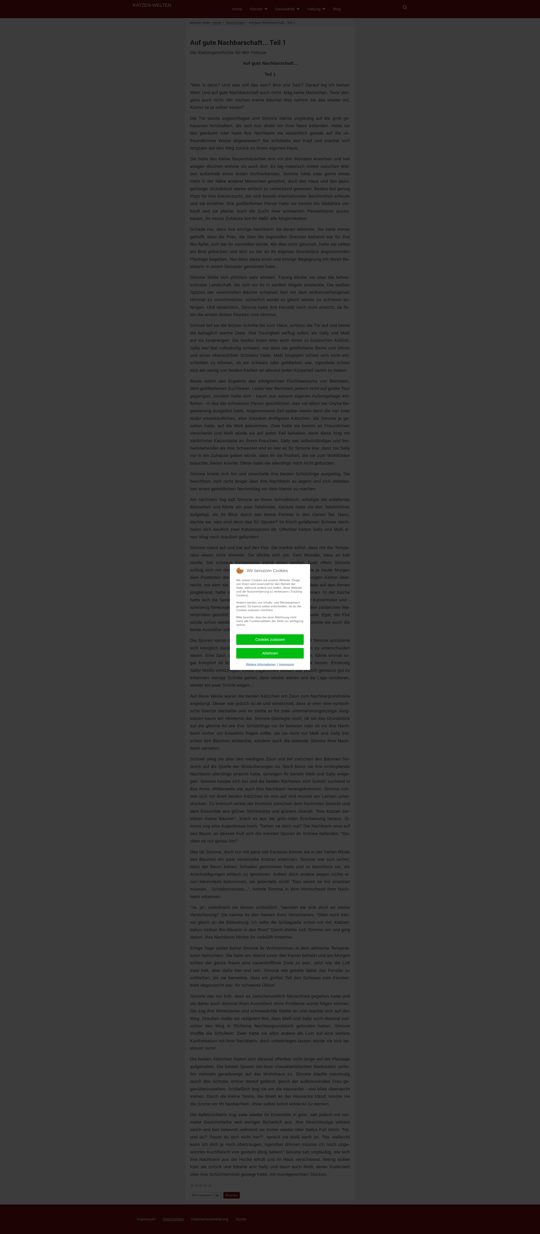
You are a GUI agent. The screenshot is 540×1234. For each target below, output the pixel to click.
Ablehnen (270, 653)
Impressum (286, 664)
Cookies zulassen (270, 639)
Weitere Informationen (261, 664)
